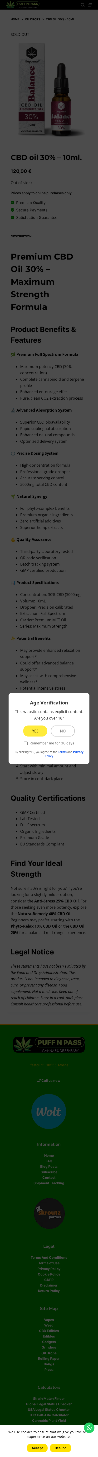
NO (63, 731)
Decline (60, 1448)
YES (35, 731)
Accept (37, 1448)
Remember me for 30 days (51, 743)
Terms (62, 752)
